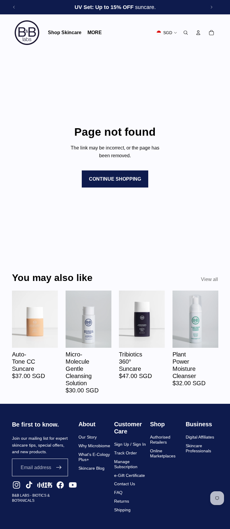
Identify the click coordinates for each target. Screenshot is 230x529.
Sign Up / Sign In (130, 444)
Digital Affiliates (200, 437)
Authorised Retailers (160, 440)
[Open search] (185, 32)
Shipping (122, 509)
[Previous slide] (14, 7)
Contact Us (124, 483)
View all (209, 279)
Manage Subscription (125, 464)
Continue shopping (115, 179)
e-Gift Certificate (129, 475)
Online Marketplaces (162, 453)
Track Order (125, 453)
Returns (121, 501)
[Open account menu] (198, 32)
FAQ (118, 492)
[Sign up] (59, 467)
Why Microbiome (94, 445)
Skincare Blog (91, 468)
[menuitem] (94, 32)
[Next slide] (211, 7)
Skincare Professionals (198, 448)
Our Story (87, 437)
